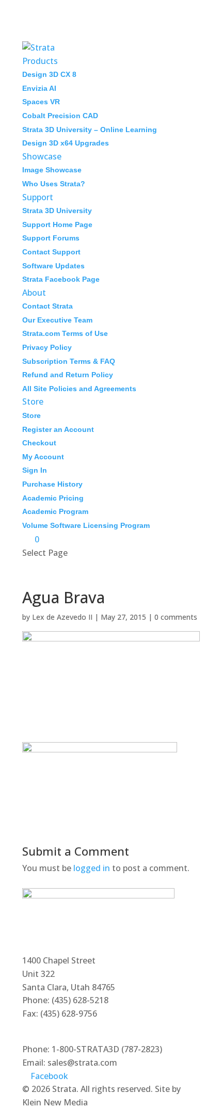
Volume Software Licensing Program (86, 525)
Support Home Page (57, 224)
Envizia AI (39, 88)
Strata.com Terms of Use (65, 333)
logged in (91, 868)
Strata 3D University (57, 210)
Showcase (41, 156)
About (34, 292)
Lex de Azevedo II (62, 617)
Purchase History (52, 484)
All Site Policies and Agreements (79, 388)
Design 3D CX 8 (49, 74)
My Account (43, 457)
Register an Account (58, 429)
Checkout (39, 443)
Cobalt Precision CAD (60, 115)
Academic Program (55, 511)
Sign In (34, 470)
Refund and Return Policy (67, 375)
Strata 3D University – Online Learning (89, 129)
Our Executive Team (57, 320)
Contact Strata (47, 306)
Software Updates (53, 266)
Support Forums (51, 238)
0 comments (175, 617)
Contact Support (51, 252)
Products (40, 61)
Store (32, 401)
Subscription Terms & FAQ (68, 361)
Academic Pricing (53, 498)
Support (37, 197)
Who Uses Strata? (53, 184)
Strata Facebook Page (61, 279)
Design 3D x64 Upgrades (65, 143)
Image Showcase (52, 170)
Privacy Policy (47, 347)
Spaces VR (41, 102)
